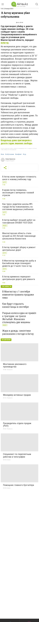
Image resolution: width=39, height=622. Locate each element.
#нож (2, 154)
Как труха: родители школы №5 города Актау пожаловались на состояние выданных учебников (18, 207)
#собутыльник (9, 154)
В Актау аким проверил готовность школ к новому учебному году (19, 178)
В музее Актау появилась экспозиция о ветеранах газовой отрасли (18, 193)
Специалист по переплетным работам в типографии (17, 455)
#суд (24, 154)
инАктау (5, 42)
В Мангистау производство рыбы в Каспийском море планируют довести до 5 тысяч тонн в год (19, 263)
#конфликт (18, 154)
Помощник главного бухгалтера (18, 485)
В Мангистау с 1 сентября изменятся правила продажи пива (18, 294)
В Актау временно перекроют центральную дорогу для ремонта (18, 278)
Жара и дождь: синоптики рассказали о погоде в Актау (18, 332)
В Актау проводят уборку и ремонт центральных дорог (18, 248)
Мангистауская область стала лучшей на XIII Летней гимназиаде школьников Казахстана (19, 236)
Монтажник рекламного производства (14, 365)
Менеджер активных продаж (17, 395)
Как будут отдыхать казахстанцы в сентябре (15, 305)
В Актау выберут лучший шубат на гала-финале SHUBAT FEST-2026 (18, 221)
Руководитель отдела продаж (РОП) (17, 424)
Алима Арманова (10, 159)
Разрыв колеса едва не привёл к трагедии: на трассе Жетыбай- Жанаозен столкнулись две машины (19, 317)
